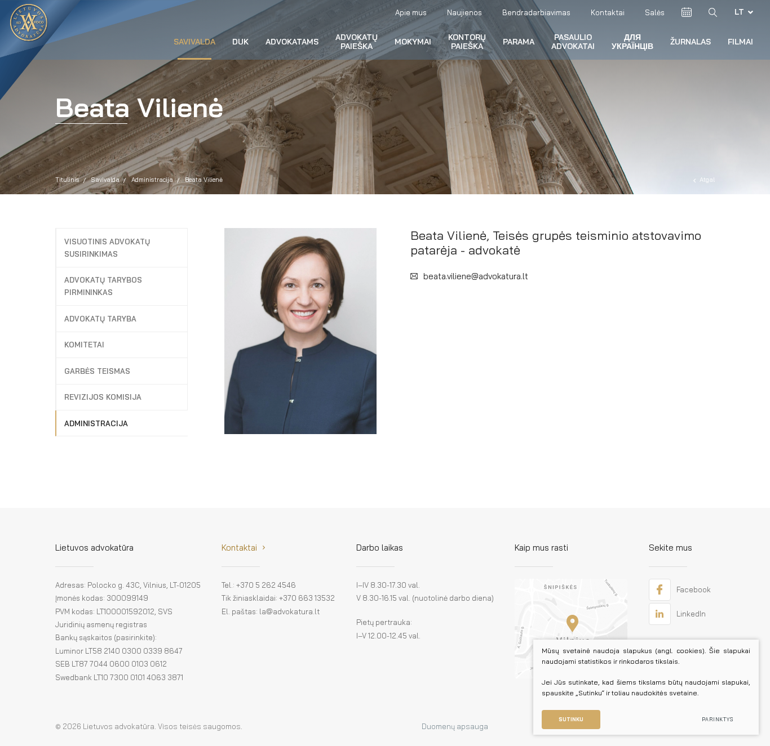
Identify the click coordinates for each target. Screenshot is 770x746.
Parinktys (717, 719)
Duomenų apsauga (455, 726)
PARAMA (518, 42)
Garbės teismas (97, 371)
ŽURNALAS (690, 42)
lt (739, 12)
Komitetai (84, 344)
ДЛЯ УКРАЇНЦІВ (632, 41)
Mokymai (413, 42)
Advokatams (291, 42)
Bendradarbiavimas (536, 12)
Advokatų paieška (356, 41)
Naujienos (464, 12)
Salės (655, 12)
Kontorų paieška (467, 41)
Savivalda (194, 42)
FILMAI (740, 42)
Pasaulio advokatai (573, 41)
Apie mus (411, 12)
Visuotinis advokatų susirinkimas (107, 247)
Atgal (707, 180)
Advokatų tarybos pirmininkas (103, 286)
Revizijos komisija (102, 396)
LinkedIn (691, 613)
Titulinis (67, 180)
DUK (240, 42)
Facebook (693, 589)
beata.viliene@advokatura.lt (475, 276)
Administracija (152, 180)
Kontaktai (608, 12)
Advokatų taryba (100, 318)
